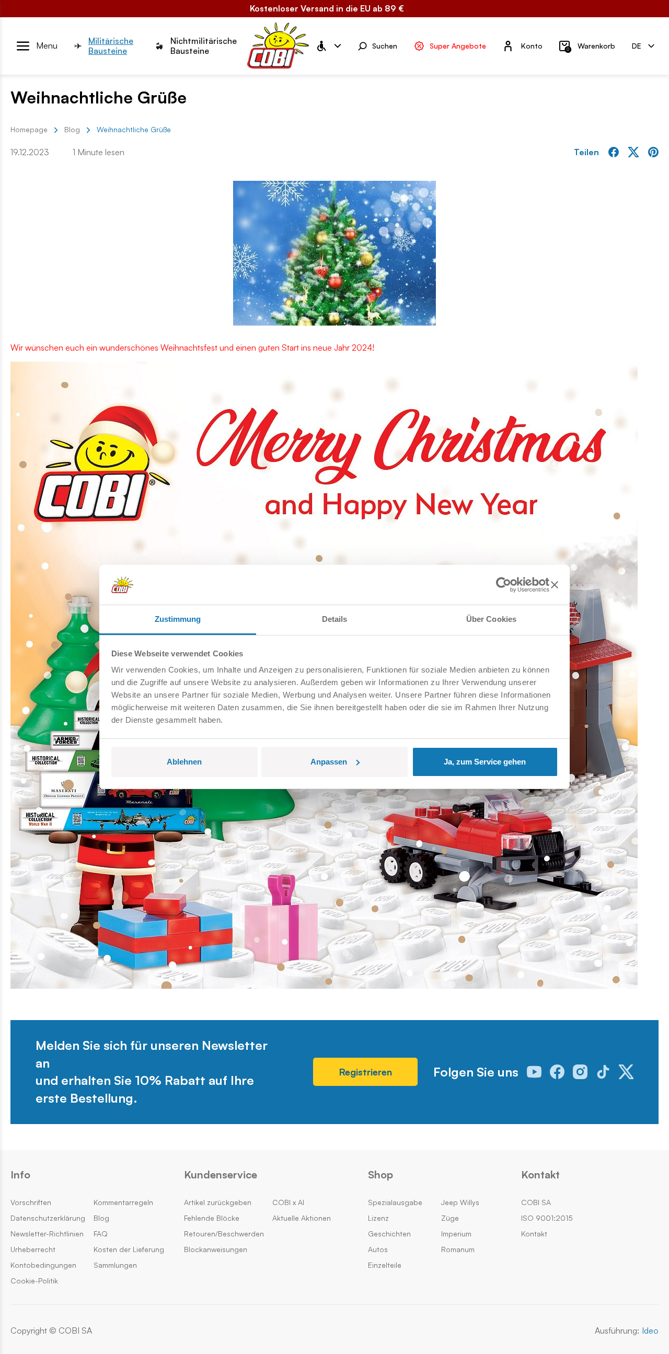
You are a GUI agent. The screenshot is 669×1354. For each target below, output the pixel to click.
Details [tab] (335, 619)
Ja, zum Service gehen (485, 761)
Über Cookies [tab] (491, 619)
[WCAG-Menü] (328, 46)
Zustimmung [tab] (178, 619)
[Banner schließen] (554, 584)
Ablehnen (184, 761)
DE (636, 45)
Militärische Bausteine (110, 46)
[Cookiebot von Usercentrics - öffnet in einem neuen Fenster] (503, 585)
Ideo (650, 1331)
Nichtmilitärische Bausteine (203, 46)
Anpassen (328, 761)
